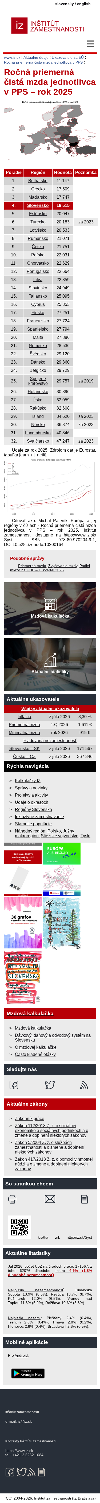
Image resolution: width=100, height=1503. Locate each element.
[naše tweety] (50, 1085)
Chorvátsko (38, 263)
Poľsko (38, 255)
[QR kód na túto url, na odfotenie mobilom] (19, 1237)
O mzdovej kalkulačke (36, 1047)
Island (38, 416)
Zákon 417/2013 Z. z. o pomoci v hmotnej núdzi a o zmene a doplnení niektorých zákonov (54, 1164)
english (84, 4)
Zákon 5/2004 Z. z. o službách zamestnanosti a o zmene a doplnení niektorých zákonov (49, 1147)
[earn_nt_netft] (32, 455)
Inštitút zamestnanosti (52, 1498)
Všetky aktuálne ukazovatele (50, 708)
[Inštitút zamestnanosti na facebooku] (15, 1085)
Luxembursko (38, 433)
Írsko (37, 400)
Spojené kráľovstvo (38, 381)
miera (50, 1272)
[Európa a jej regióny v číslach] (62, 894)
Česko (38, 246)
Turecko (38, 222)
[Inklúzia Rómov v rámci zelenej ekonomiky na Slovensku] (62, 948)
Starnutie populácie (33, 824)
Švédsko (38, 354)
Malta (38, 337)
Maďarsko (38, 197)
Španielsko (38, 329)
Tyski (85, 836)
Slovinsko (38, 288)
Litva (37, 279)
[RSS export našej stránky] (85, 1085)
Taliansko (38, 296)
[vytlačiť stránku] (13, 1199)
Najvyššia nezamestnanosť (35, 1290)
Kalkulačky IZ (28, 780)
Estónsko (38, 213)
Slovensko (38, 205)
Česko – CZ (24, 756)
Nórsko (38, 424)
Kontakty (12, 1441)
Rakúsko (38, 408)
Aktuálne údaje (36, 57)
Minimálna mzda (24, 732)
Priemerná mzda (32, 566)
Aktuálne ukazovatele (33, 699)
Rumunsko (38, 238)
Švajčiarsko (38, 441)
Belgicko (38, 370)
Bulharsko (37, 180)
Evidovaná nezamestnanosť (50, 740)
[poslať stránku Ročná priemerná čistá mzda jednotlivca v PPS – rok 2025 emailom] (50, 1199)
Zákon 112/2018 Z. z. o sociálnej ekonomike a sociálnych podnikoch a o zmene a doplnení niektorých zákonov (51, 1130)
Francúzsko (38, 321)
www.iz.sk (12, 57)
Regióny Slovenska (33, 809)
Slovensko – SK (24, 748)
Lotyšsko (38, 230)
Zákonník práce (29, 1118)
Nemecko (38, 345)
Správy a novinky (31, 788)
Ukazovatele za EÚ (68, 57)
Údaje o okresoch (31, 802)
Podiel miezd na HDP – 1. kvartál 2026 (50, 568)
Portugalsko (38, 271)
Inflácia (24, 716)
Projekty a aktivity (31, 795)
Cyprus (38, 304)
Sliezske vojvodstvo (59, 836)
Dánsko (38, 362)
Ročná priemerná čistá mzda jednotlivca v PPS (43, 62)
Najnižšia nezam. (24, 1318)
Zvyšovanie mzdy (62, 566)
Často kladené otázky (35, 1054)
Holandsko (38, 391)
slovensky (64, 4)
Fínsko (37, 312)
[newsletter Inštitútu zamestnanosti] (86, 1199)
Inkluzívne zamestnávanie (39, 816)
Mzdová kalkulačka (33, 1028)
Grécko (38, 189)
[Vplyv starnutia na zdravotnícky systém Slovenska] (23, 1003)
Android (21, 1355)
